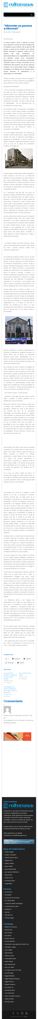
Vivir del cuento (9, 1002)
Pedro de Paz (9, 878)
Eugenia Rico (9, 860)
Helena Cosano (9, 956)
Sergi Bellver (8, 883)
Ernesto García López (11, 857)
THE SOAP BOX (9, 993)
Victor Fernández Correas (12, 996)
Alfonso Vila (8, 930)
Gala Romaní (9, 953)
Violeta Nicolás (9, 999)
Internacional (16, 32)
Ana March (8, 935)
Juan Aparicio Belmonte (12, 872)
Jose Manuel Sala (10, 964)
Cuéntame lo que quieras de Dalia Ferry (16, 944)
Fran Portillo (8, 950)
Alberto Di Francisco (11, 927)
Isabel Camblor (9, 863)
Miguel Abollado (9, 976)
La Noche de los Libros (12, 906)
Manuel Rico (8, 875)
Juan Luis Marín (9, 967)
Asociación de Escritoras (12, 898)
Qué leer (7, 912)
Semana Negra (9, 918)
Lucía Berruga (9, 973)
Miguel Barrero (9, 981)
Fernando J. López (10, 947)
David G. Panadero (10, 855)
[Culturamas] (19, 809)
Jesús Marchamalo (10, 869)
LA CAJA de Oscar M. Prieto (13, 970)
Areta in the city (9, 938)
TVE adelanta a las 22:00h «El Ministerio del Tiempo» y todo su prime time (10, 689)
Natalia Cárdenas (10, 984)
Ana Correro (8, 933)
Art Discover (8, 892)
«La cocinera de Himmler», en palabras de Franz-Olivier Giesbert (10, 676)
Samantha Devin (10, 881)
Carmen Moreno (10, 941)
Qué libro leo (9, 915)
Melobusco (8, 909)
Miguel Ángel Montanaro (12, 979)
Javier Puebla (9, 866)
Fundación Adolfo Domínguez (14, 903)
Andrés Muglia (9, 852)
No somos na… (9, 987)
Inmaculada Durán (10, 958)
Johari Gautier (9, 961)
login (25, 1016)
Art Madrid (8, 895)
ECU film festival (10, 900)
